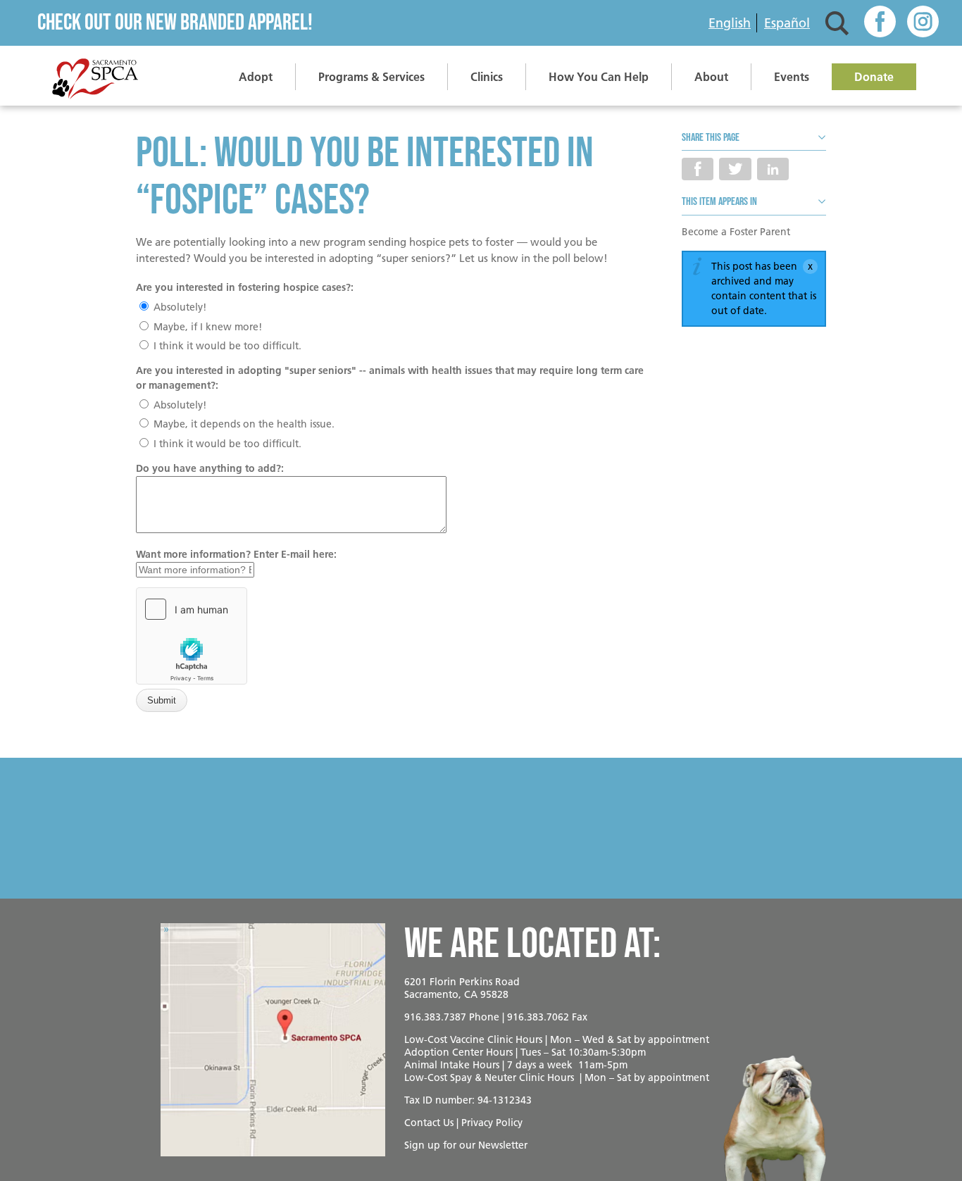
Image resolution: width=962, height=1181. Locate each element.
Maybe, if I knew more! (206, 326)
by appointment (671, 1039)
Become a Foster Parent (736, 231)
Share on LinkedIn (773, 169)
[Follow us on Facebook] (880, 23)
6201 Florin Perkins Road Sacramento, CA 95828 (462, 988)
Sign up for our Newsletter (465, 1145)
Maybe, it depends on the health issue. (243, 424)
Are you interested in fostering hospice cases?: (245, 287)
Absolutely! (178, 307)
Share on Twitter (735, 169)
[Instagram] (923, 23)
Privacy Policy (492, 1122)
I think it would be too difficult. (226, 345)
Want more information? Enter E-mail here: (236, 554)
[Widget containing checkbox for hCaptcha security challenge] (191, 636)
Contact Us (429, 1122)
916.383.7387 (435, 1017)
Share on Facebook (697, 169)
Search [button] (837, 23)
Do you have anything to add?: (210, 468)
